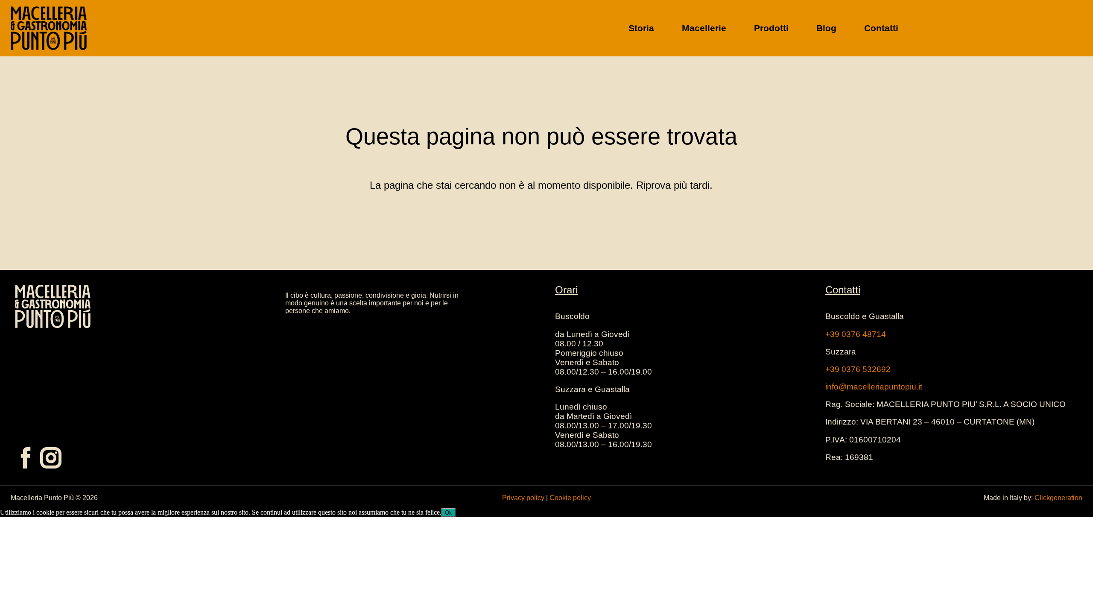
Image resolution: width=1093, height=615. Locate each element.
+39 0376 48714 (855, 334)
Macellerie (704, 28)
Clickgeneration (1058, 497)
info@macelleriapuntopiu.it (873, 386)
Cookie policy (570, 497)
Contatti (881, 28)
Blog (826, 28)
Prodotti (771, 28)
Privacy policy (523, 497)
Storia (641, 28)
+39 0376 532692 (858, 369)
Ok (448, 513)
